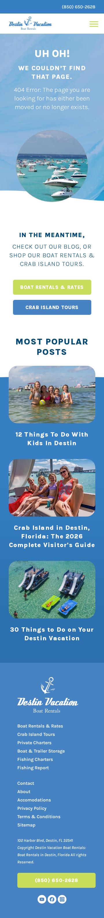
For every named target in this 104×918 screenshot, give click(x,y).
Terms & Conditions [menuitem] (38, 816)
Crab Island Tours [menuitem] (36, 734)
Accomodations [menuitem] (34, 800)
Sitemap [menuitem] (26, 825)
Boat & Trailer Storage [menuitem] (41, 751)
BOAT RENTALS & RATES (52, 287)
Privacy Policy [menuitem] (32, 808)
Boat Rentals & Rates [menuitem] (40, 726)
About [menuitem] (23, 791)
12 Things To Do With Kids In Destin (52, 439)
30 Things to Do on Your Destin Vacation (52, 634)
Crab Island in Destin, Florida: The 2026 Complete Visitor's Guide (52, 536)
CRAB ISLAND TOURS (52, 307)
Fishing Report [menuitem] (33, 767)
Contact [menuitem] (25, 783)
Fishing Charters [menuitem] (35, 759)
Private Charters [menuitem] (34, 742)
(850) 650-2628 (78, 6)
